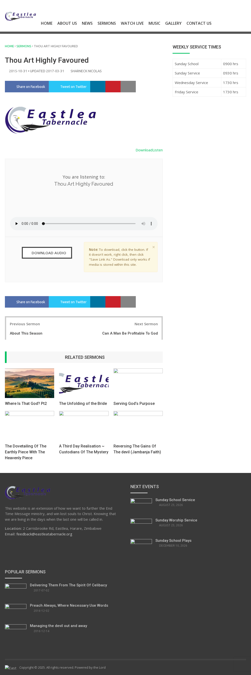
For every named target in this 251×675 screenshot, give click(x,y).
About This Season (26, 333)
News (87, 23)
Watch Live (132, 23)
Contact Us (199, 23)
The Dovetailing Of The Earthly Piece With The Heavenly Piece (25, 452)
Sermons (107, 23)
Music (154, 23)
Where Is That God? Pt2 (26, 403)
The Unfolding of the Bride (83, 403)
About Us (67, 23)
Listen (157, 149)
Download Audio (48, 252)
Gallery (173, 23)
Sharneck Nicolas (86, 71)
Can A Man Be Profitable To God (130, 333)
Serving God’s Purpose (134, 403)
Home (46, 23)
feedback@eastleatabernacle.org (44, 533)
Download (144, 149)
